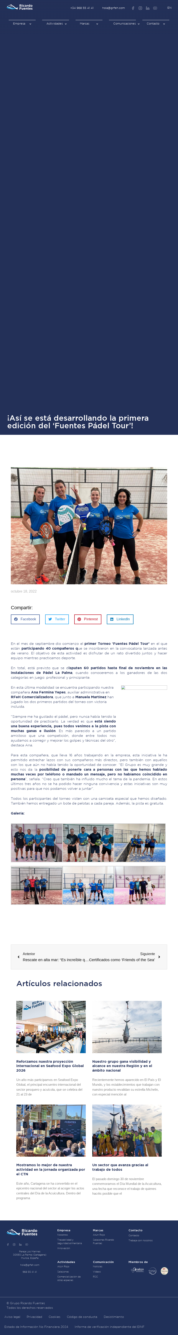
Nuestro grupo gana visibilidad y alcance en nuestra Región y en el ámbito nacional (122, 1066)
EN (169, 8)
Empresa (19, 24)
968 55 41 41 (30, 1272)
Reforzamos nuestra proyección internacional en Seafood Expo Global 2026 (50, 1066)
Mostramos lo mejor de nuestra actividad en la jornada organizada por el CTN (50, 1170)
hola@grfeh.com (113, 8)
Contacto (153, 24)
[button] (25, 619)
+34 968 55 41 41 (82, 8)
